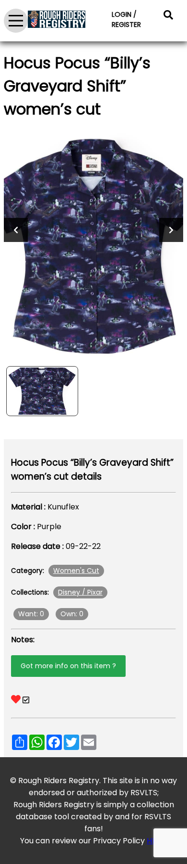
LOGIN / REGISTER (126, 19)
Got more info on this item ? (68, 666)
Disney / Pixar (80, 592)
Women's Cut (76, 570)
